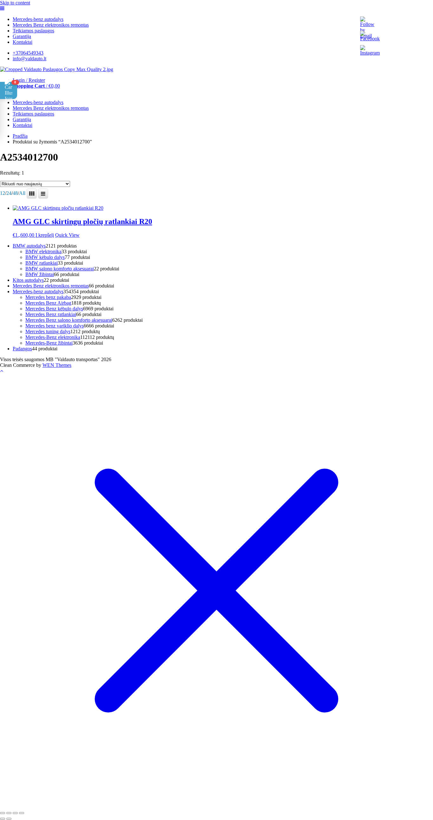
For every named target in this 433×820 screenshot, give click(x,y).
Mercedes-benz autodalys (38, 19)
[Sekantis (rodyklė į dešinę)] (8, 819)
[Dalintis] (15, 813)
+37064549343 (28, 53)
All (22, 193)
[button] (8, 90)
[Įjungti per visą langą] (8, 813)
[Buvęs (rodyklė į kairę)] (2, 819)
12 (2, 193)
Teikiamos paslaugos (33, 30)
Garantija (22, 36)
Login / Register (29, 80)
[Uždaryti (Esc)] (21, 813)
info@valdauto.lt (29, 58)
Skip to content (15, 2)
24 (8, 193)
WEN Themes (56, 365)
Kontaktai (22, 42)
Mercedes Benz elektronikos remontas (51, 25)
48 (15, 193)
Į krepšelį (45, 235)
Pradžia (20, 136)
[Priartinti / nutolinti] (2, 813)
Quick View (67, 235)
